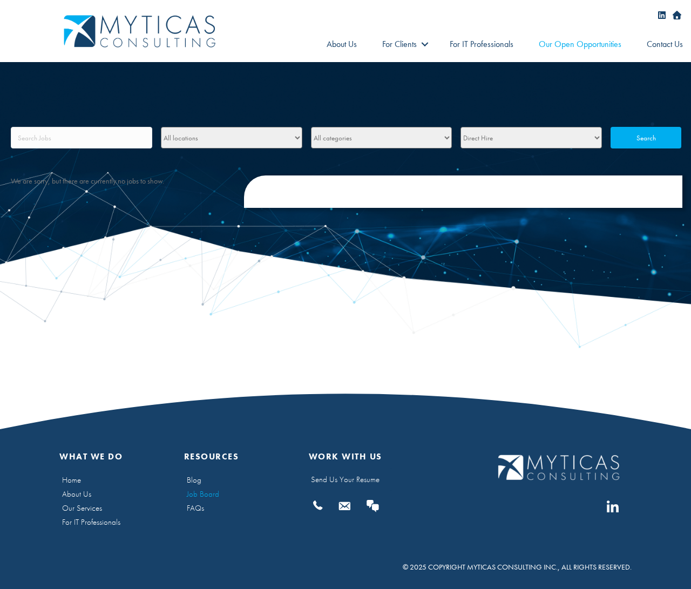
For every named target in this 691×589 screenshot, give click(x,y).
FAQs (195, 508)
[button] (424, 44)
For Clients (399, 44)
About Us (342, 44)
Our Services (82, 508)
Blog (194, 480)
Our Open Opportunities (580, 44)
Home (71, 480)
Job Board (203, 494)
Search (646, 138)
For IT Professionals (481, 44)
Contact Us (665, 44)
